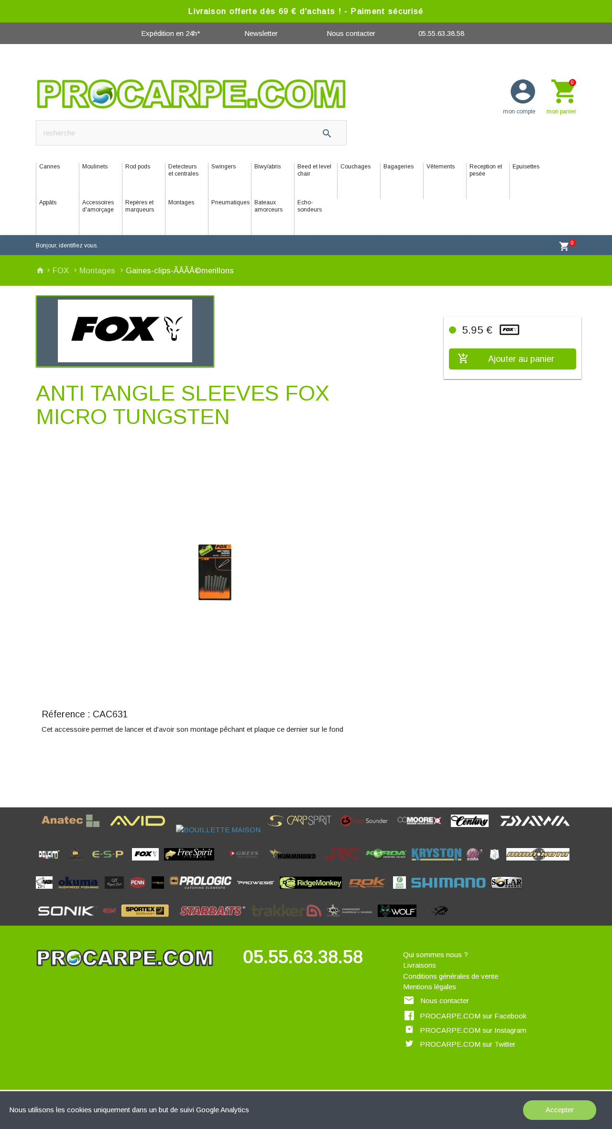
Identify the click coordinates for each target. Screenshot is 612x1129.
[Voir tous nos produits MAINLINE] (477, 864)
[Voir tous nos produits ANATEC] (73, 830)
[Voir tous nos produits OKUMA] (81, 892)
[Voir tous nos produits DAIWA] (538, 830)
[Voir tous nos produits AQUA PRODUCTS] (107, 830)
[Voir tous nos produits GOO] (222, 864)
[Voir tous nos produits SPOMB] (112, 920)
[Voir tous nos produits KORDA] (389, 864)
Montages (98, 270)
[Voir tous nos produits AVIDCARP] (140, 830)
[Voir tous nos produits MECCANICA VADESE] (497, 864)
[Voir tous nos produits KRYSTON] (439, 864)
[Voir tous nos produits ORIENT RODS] (117, 892)
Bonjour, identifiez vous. (67, 245)
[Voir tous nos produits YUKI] (437, 920)
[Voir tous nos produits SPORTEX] (147, 920)
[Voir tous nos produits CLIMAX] (497, 830)
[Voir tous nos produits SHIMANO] (451, 892)
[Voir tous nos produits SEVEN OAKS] (402, 892)
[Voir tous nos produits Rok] (370, 892)
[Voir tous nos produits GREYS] (246, 864)
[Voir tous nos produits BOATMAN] (173, 830)
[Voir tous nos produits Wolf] (400, 920)
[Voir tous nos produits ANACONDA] (38, 830)
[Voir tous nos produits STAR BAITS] (215, 920)
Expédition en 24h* (170, 33)
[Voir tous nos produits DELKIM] (52, 864)
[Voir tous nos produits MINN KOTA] (540, 864)
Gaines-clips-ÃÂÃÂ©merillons (180, 270)
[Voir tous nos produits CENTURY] (472, 830)
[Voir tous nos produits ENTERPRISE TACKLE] (78, 864)
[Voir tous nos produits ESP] (110, 864)
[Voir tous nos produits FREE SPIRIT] (192, 864)
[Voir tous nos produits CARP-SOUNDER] (367, 830)
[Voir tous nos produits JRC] (345, 864)
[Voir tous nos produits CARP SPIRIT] (302, 830)
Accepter (560, 1110)
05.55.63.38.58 (441, 33)
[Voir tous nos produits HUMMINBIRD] (296, 864)
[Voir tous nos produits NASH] (47, 892)
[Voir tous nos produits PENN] (140, 892)
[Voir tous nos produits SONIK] (69, 920)
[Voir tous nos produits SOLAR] (509, 892)
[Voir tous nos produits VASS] (352, 920)
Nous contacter (351, 33)
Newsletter (261, 33)
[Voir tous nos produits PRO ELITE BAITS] (160, 892)
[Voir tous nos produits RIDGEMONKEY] (313, 892)
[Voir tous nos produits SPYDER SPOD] (176, 920)
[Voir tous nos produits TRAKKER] (289, 920)
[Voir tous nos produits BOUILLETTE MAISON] (221, 830)
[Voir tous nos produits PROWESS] (258, 892)
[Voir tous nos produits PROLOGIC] (203, 892)
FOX (62, 270)
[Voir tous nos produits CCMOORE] (423, 830)
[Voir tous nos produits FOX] (148, 864)
